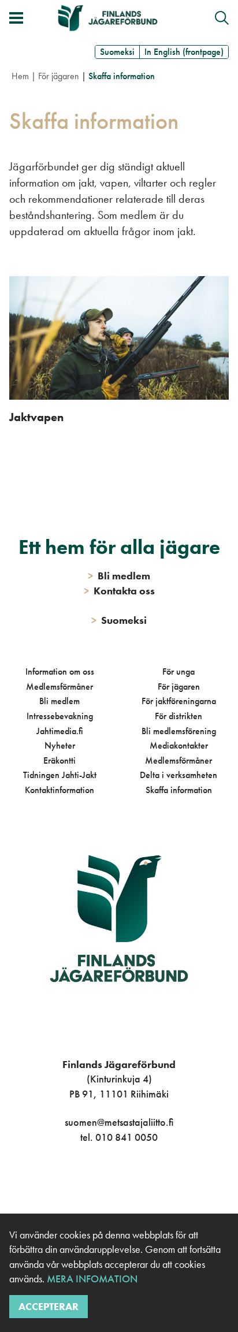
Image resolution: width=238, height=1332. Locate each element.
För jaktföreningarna (179, 701)
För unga (178, 671)
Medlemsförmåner (59, 686)
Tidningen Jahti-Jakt (59, 775)
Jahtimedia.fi (59, 731)
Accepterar (48, 1306)
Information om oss (59, 671)
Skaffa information (179, 790)
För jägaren (58, 76)
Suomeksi (117, 52)
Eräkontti (59, 760)
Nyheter (59, 745)
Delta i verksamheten (178, 775)
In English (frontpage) (184, 52)
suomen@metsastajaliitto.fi (119, 1122)
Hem (20, 76)
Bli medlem (59, 701)
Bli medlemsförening (179, 731)
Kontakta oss (119, 590)
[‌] (106, 1184)
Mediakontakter (179, 745)
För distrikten (178, 716)
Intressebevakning (60, 716)
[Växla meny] (16, 18)
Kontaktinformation (59, 790)
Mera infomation (90, 1278)
